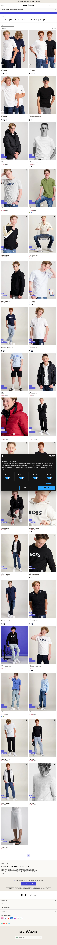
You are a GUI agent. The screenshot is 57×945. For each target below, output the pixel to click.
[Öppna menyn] (1, 5)
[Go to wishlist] (52, 5)
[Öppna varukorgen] (55, 5)
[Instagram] (26, 895)
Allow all (46, 487)
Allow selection (28, 487)
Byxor (45, 19)
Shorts (6, 19)
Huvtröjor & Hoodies (33, 19)
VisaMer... (3, 873)
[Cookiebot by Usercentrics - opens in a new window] (48, 456)
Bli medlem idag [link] (29, 884)
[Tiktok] (31, 895)
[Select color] (1, 73)
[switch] (21, 478)
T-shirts (24, 19)
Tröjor (11, 19)
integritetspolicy (45, 888)
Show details (49, 483)
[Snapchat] (35, 895)
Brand (2, 863)
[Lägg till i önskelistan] (26, 31)
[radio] (50, 28)
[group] (52, 28)
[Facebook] (22, 895)
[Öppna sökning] (50, 5)
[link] (28, 5)
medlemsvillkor (36, 888)
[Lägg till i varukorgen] (14, 67)
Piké (41, 19)
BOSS (6, 863)
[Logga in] (4, 5)
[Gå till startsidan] (28, 5)
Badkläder (17, 19)
